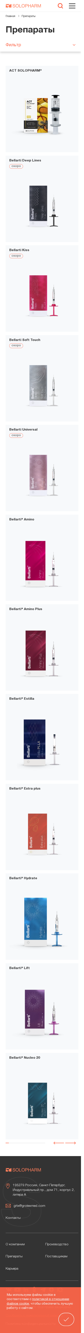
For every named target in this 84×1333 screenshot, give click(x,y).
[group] (42, 116)
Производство (56, 1244)
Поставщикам (56, 1256)
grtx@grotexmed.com (29, 1205)
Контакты (13, 1217)
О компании (15, 1244)
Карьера (12, 1268)
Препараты (14, 1256)
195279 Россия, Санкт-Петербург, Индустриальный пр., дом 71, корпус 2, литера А (44, 1190)
